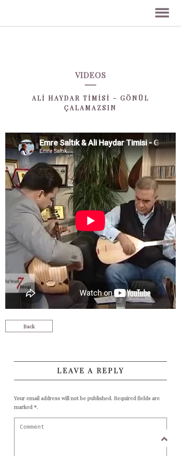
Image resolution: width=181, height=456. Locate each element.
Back (29, 326)
